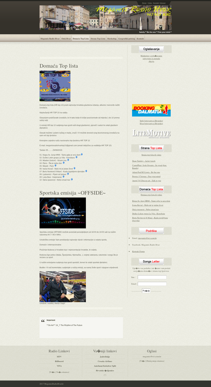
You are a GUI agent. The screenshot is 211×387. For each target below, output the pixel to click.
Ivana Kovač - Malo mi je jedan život (147, 205)
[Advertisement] (76, 49)
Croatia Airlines (105, 361)
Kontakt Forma (138, 251)
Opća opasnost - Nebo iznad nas (145, 209)
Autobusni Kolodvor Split (105, 365)
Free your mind (162, 32)
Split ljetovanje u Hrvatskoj (151, 120)
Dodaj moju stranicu (155, 361)
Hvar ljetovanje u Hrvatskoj (151, 123)
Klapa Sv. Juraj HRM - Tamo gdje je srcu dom (151, 201)
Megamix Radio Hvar (50, 38)
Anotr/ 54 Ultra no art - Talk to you (146, 180)
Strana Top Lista (98, 38)
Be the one (149, 32)
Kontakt (156, 3)
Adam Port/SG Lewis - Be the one (146, 172)
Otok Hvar (66, 38)
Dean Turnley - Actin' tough (143, 161)
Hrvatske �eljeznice (105, 370)
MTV (59, 356)
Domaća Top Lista (81, 38)
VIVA (59, 365)
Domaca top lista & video (151, 194)
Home (144, 3)
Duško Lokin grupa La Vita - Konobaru (148, 213)
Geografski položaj (126, 38)
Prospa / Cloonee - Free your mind (146, 176)
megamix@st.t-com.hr (147, 238)
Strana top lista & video (151, 154)
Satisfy (140, 32)
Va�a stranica (63, 372)
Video (150, 3)
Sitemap (163, 3)
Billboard (59, 361)
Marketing (111, 38)
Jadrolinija (105, 356)
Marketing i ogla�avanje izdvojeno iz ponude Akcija (151, 58)
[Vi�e (52, 372)
